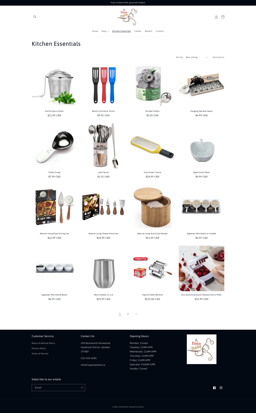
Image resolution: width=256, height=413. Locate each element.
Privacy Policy (39, 348)
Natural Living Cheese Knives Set (103, 233)
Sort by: (179, 57)
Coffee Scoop (54, 172)
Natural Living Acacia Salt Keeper (152, 233)
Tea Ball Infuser (152, 111)
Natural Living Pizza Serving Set (54, 233)
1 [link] (120, 313)
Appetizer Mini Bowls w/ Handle (201, 233)
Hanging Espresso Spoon (201, 111)
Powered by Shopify (136, 407)
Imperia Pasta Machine (152, 295)
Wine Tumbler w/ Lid (103, 295)
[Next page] (136, 314)
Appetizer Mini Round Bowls (54, 295)
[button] (35, 17)
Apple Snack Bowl (201, 172)
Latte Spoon (103, 172)
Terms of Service (40, 353)
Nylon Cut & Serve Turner (103, 111)
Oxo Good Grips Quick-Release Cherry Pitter (201, 295)
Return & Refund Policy (43, 343)
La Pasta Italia (123, 407)
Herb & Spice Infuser (54, 111)
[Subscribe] (81, 387)
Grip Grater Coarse (152, 172)
